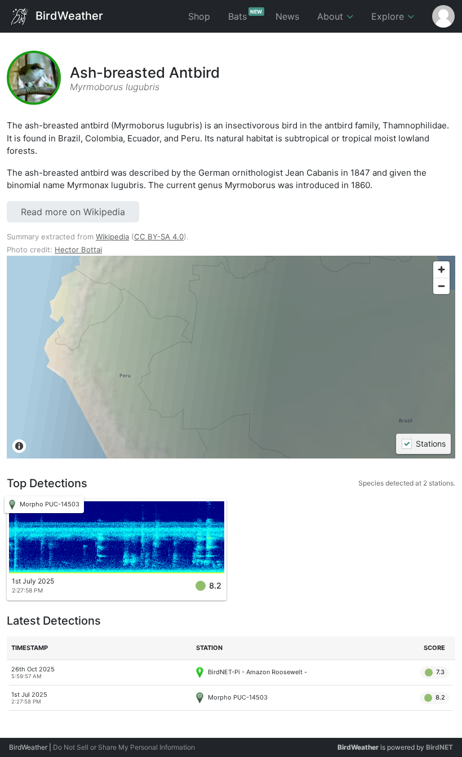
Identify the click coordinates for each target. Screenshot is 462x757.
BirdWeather (68, 15)
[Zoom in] (441, 269)
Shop (199, 16)
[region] (231, 357)
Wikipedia (112, 236)
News (287, 16)
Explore (389, 16)
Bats (245, 15)
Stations (430, 444)
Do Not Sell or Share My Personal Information (124, 747)
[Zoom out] (441, 286)
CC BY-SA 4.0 (159, 236)
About (331, 16)
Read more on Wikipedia (73, 211)
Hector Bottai (78, 249)
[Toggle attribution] (19, 446)
